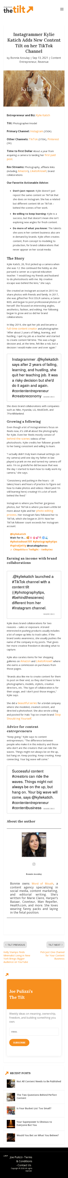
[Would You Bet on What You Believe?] (11, 1137)
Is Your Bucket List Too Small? (34, 1108)
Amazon (23, 171)
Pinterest (53, 139)
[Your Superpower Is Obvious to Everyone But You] (11, 1124)
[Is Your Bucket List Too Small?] (11, 1110)
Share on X (48, 396)
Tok (35, 139)
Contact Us (24, 1165)
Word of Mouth (42, 883)
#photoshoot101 (21, 541)
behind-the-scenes (19, 438)
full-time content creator (22, 328)
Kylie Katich (43, 115)
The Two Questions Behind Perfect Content (37, 1096)
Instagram (36, 131)
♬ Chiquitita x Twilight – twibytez (31, 549)
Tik (31, 139)
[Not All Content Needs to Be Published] (11, 1083)
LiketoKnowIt (38, 171)
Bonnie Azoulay (20, 58)
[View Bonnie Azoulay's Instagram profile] (34, 864)
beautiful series (27, 703)
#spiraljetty (18, 545)
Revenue (43, 62)
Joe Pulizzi (16, 1157)
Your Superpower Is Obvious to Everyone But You (34, 1123)
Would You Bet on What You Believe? (38, 1135)
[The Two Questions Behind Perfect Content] (11, 1097)
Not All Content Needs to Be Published (39, 1081)
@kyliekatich (18, 534)
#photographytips (45, 541)
